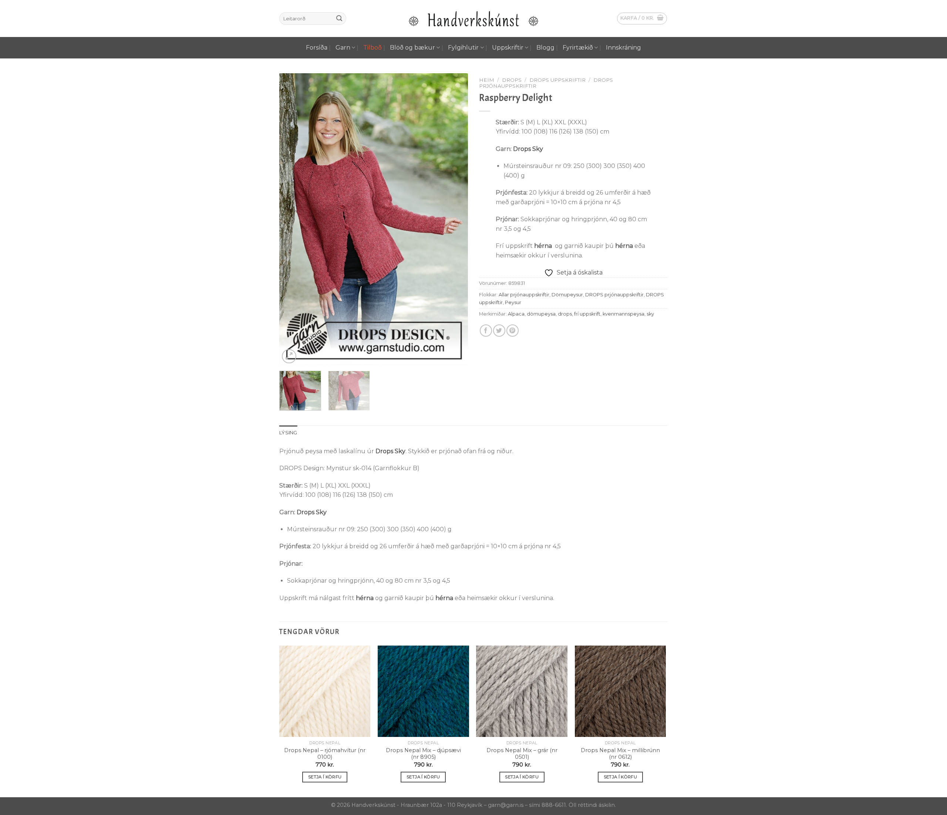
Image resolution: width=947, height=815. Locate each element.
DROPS (512, 80)
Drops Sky (528, 148)
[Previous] (292, 219)
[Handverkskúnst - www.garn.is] (473, 18)
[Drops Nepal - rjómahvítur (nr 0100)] (325, 691)
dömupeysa (541, 314)
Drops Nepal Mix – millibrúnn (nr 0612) (620, 754)
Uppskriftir (507, 47)
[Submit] (339, 18)
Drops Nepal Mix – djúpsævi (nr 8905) (423, 754)
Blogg (545, 47)
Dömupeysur (567, 294)
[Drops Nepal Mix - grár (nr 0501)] (521, 691)
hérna (543, 245)
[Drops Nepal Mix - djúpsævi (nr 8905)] (423, 691)
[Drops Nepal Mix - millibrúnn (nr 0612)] (620, 691)
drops (565, 314)
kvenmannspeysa (623, 314)
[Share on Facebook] (486, 330)
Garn (343, 47)
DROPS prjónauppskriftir (614, 294)
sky (650, 314)
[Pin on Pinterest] (512, 330)
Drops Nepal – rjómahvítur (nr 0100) (324, 754)
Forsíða (316, 47)
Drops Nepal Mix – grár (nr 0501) (521, 754)
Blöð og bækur (412, 47)
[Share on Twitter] (499, 330)
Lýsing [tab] (288, 432)
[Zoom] (289, 356)
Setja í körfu (325, 776)
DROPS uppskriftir (557, 80)
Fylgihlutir (463, 47)
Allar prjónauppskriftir (524, 294)
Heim (486, 80)
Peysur (513, 302)
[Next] (455, 219)
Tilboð (372, 47)
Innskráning (623, 47)
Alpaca (516, 314)
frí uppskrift (587, 314)
